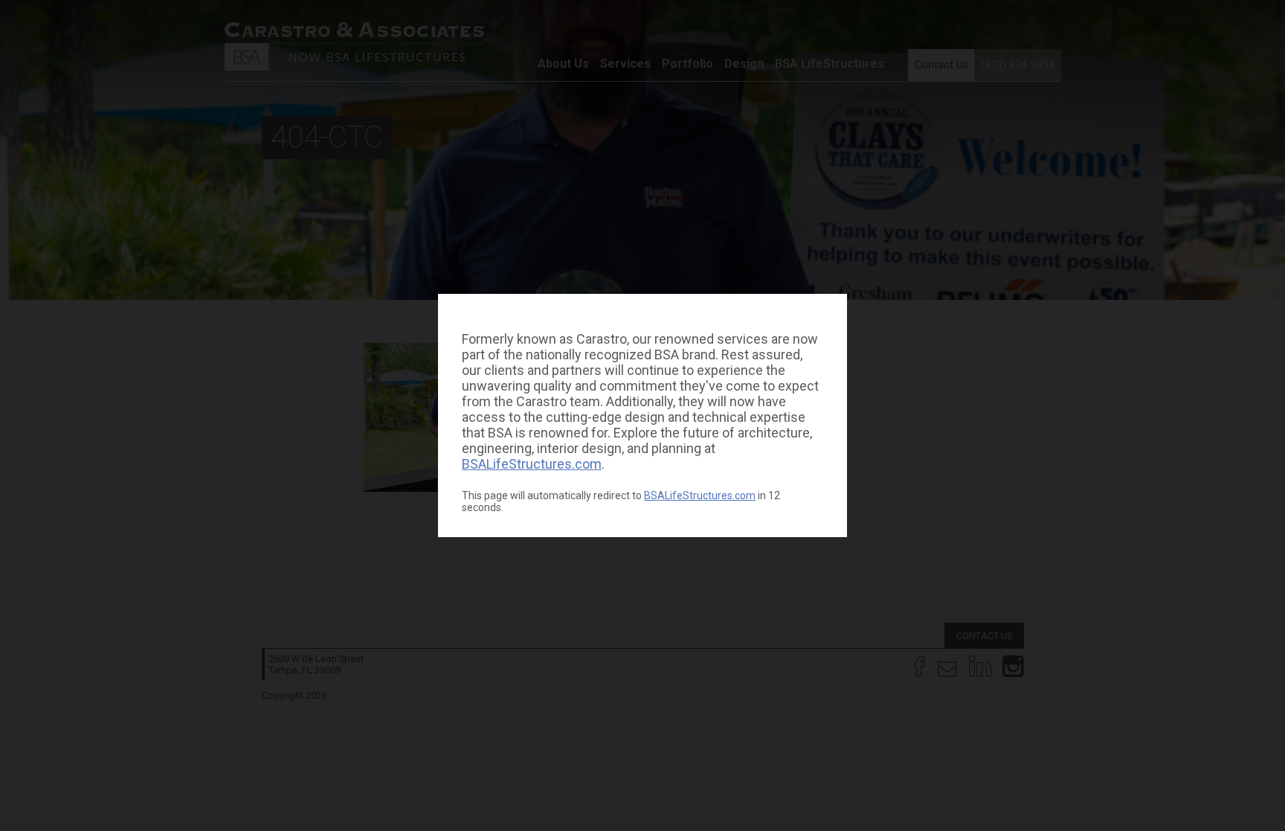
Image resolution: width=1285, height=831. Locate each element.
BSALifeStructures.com (532, 464)
